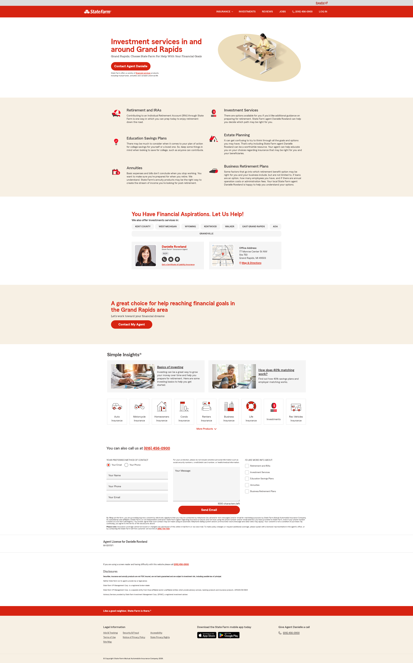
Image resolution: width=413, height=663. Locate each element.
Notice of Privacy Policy (134, 637)
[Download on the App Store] (207, 635)
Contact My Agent (131, 324)
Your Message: (183, 470)
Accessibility (156, 633)
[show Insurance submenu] (231, 11)
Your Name (114, 475)
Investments (247, 11)
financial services (143, 73)
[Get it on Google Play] (229, 635)
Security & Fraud (131, 633)
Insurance (223, 11)
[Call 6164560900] (164, 259)
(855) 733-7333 (163, 529)
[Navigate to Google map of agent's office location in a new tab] (177, 259)
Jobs (282, 11)
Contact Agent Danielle (130, 66)
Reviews (267, 11)
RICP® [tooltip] (165, 253)
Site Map (107, 642)
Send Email (209, 510)
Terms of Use (109, 637)
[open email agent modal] (170, 260)
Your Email (117, 465)
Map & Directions (251, 263)
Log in (323, 11)
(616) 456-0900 (303, 11)
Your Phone (135, 465)
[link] (98, 11)
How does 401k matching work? (276, 372)
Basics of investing (170, 367)
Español (320, 3)
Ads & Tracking (110, 633)
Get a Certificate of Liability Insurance (178, 264)
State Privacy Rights (160, 637)
